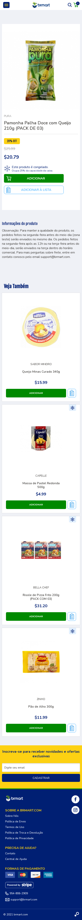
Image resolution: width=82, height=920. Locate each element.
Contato (10, 853)
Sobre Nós (12, 816)
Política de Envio (15, 821)
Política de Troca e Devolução (24, 833)
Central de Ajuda (16, 859)
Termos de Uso (14, 827)
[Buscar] (70, 5)
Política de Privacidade (19, 838)
